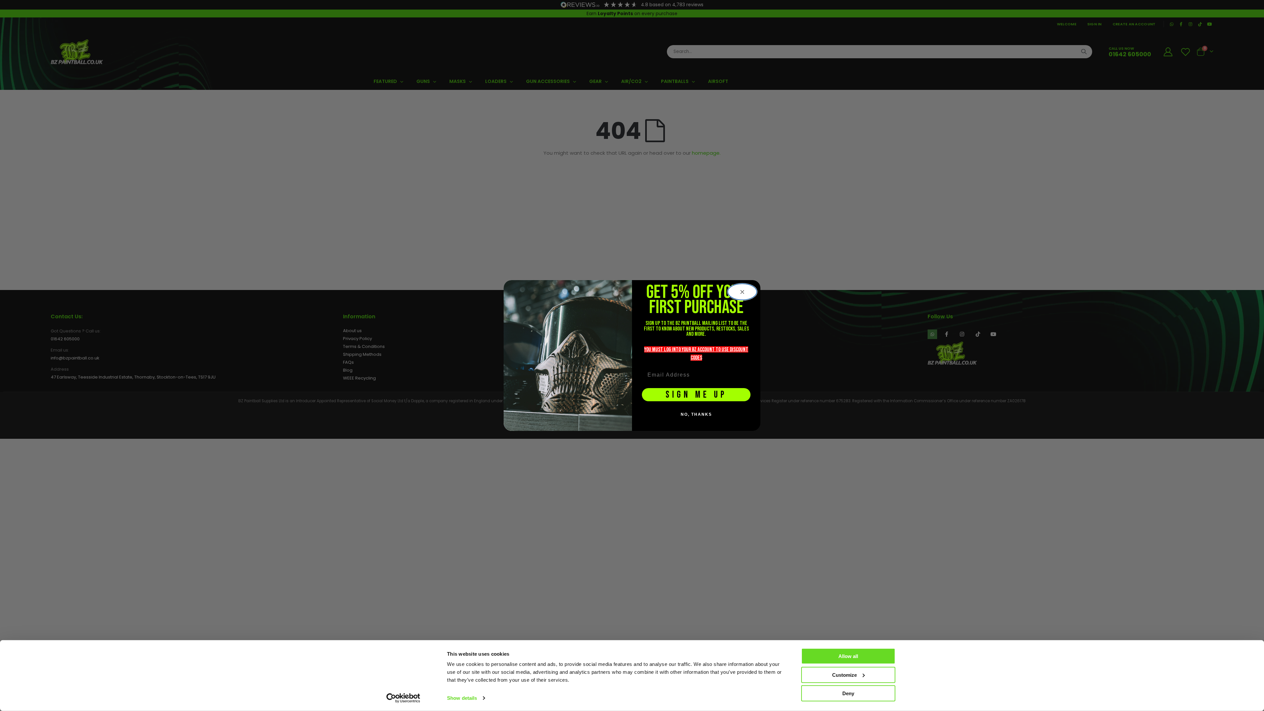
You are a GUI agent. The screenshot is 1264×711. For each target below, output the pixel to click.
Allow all (848, 656)
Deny (848, 693)
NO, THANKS (696, 414)
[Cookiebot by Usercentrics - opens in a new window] (403, 698)
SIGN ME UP (696, 395)
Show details (462, 698)
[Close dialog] (742, 292)
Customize (844, 674)
